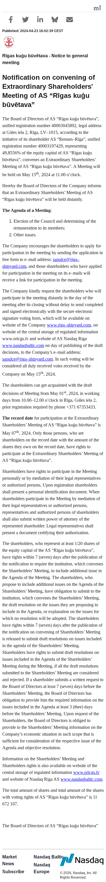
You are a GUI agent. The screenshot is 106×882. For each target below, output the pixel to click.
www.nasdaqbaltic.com (23, 345)
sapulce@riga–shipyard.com (27, 359)
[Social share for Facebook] (10, 19)
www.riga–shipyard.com (69, 325)
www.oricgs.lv (86, 772)
